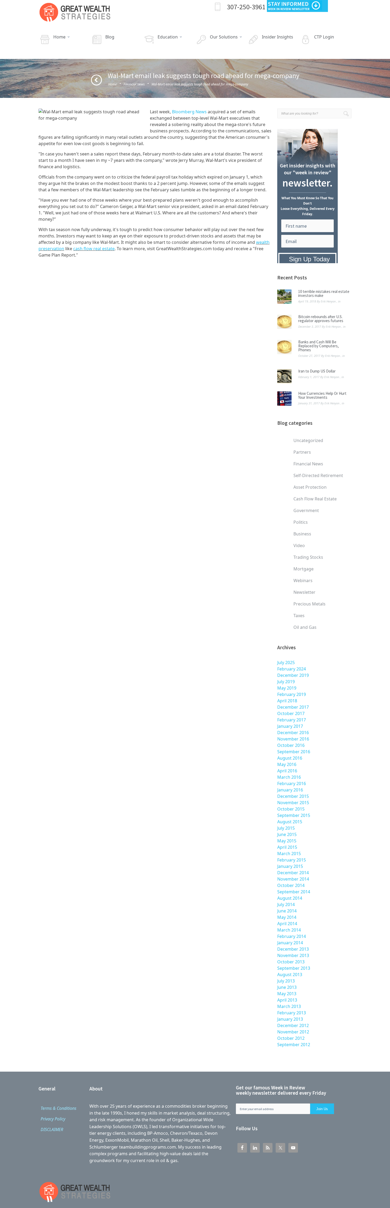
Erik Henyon (328, 301)
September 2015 (293, 815)
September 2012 (293, 1044)
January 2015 (290, 866)
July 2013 (286, 981)
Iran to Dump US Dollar (317, 371)
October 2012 (291, 1038)
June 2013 (287, 987)
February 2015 (291, 860)
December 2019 (293, 675)
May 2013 (286, 994)
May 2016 (286, 764)
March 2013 (289, 1006)
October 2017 (291, 713)
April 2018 (287, 701)
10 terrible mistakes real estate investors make (323, 293)
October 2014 (291, 885)
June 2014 (287, 911)
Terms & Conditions (58, 1108)
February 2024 (291, 669)
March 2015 (289, 853)
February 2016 (291, 783)
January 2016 (290, 790)
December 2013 (293, 949)
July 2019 (286, 682)
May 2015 (286, 841)
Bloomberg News (189, 112)
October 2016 (291, 745)
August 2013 (289, 974)
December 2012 (293, 1025)
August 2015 (289, 822)
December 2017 (293, 707)
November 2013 (293, 955)
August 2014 (289, 898)
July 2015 (286, 828)
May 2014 (286, 917)
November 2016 (293, 739)
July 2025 (286, 662)
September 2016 (293, 752)
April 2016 (287, 771)
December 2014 (293, 873)
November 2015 (293, 803)
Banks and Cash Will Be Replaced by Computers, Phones (318, 345)
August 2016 (289, 758)
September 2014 (293, 892)
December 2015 (293, 796)
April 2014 (287, 923)
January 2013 (290, 1019)
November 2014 (293, 879)
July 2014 (286, 904)
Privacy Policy (53, 1119)
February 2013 (291, 1013)
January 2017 (290, 726)
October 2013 (291, 962)
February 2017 (291, 720)
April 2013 (287, 1000)
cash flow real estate (94, 249)
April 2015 (287, 847)
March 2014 (289, 930)
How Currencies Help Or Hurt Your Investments (322, 395)
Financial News (134, 84)
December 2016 (293, 732)
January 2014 (290, 943)
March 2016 (289, 777)
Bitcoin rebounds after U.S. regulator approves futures (320, 318)
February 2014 (291, 936)
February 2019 (291, 694)
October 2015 (291, 809)
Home (112, 84)
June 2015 (287, 834)
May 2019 (286, 688)
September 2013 (293, 968)
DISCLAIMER (52, 1129)
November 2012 (293, 1032)
